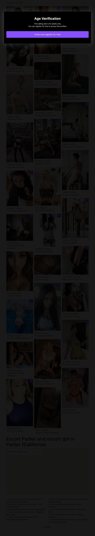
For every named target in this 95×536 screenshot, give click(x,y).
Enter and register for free (47, 34)
